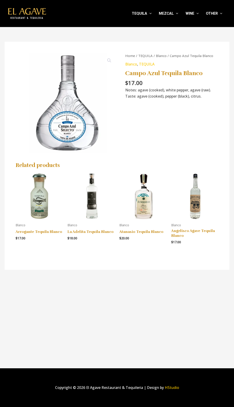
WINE (190, 13)
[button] (149, 13)
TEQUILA (139, 13)
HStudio (172, 387)
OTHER (212, 13)
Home (130, 55)
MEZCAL (166, 13)
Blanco (161, 55)
